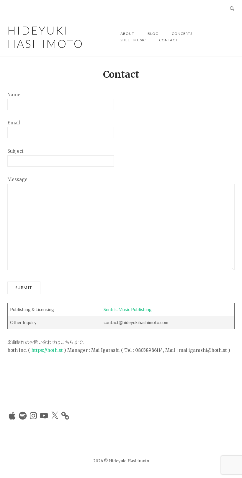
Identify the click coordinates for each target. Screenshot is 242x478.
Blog (153, 33)
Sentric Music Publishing (128, 309)
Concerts (182, 33)
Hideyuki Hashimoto (45, 37)
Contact (168, 40)
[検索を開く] (232, 9)
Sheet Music (133, 40)
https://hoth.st (47, 350)
